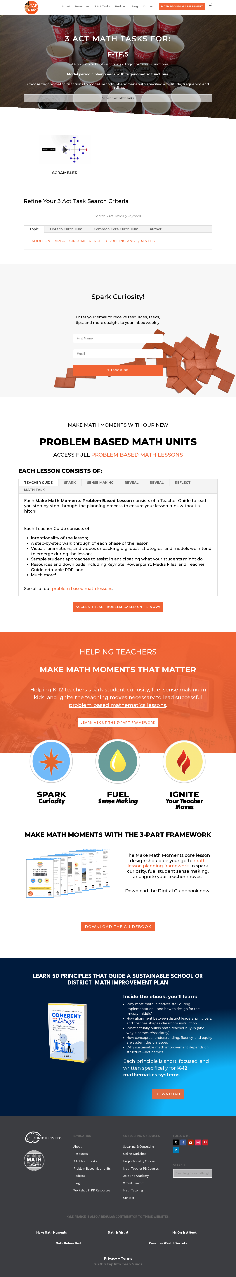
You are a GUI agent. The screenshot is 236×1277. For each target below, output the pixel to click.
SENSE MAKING (100, 483)
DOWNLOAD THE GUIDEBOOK (118, 926)
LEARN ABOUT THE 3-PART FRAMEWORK (118, 722)
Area (60, 241)
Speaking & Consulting (138, 1146)
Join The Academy (136, 1176)
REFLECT (183, 483)
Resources (82, 6)
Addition (41, 241)
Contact (148, 6)
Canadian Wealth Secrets (168, 1243)
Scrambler (64, 172)
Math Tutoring (133, 1190)
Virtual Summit (133, 1183)
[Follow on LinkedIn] (176, 1150)
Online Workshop (134, 1154)
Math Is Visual (118, 1232)
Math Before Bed (68, 1243)
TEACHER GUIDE (38, 483)
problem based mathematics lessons (117, 705)
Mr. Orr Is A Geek (184, 1232)
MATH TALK (34, 490)
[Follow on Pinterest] (205, 1142)
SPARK (70, 483)
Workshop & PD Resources (91, 1190)
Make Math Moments (51, 1232)
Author (156, 229)
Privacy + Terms (118, 1258)
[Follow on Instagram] (198, 1142)
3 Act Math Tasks (85, 1161)
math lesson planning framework (167, 863)
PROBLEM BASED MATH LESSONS (137, 455)
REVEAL (132, 483)
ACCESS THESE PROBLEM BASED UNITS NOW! (118, 607)
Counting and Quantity (131, 241)
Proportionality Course (139, 1161)
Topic (34, 229)
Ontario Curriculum (66, 229)
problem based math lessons (82, 588)
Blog (135, 6)
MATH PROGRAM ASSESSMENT (182, 6)
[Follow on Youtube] (191, 1142)
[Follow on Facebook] (183, 1142)
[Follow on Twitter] (176, 1142)
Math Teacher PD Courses (141, 1168)
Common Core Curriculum (116, 229)
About (66, 6)
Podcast (121, 6)
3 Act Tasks (102, 6)
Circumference (85, 241)
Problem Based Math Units (92, 1168)
